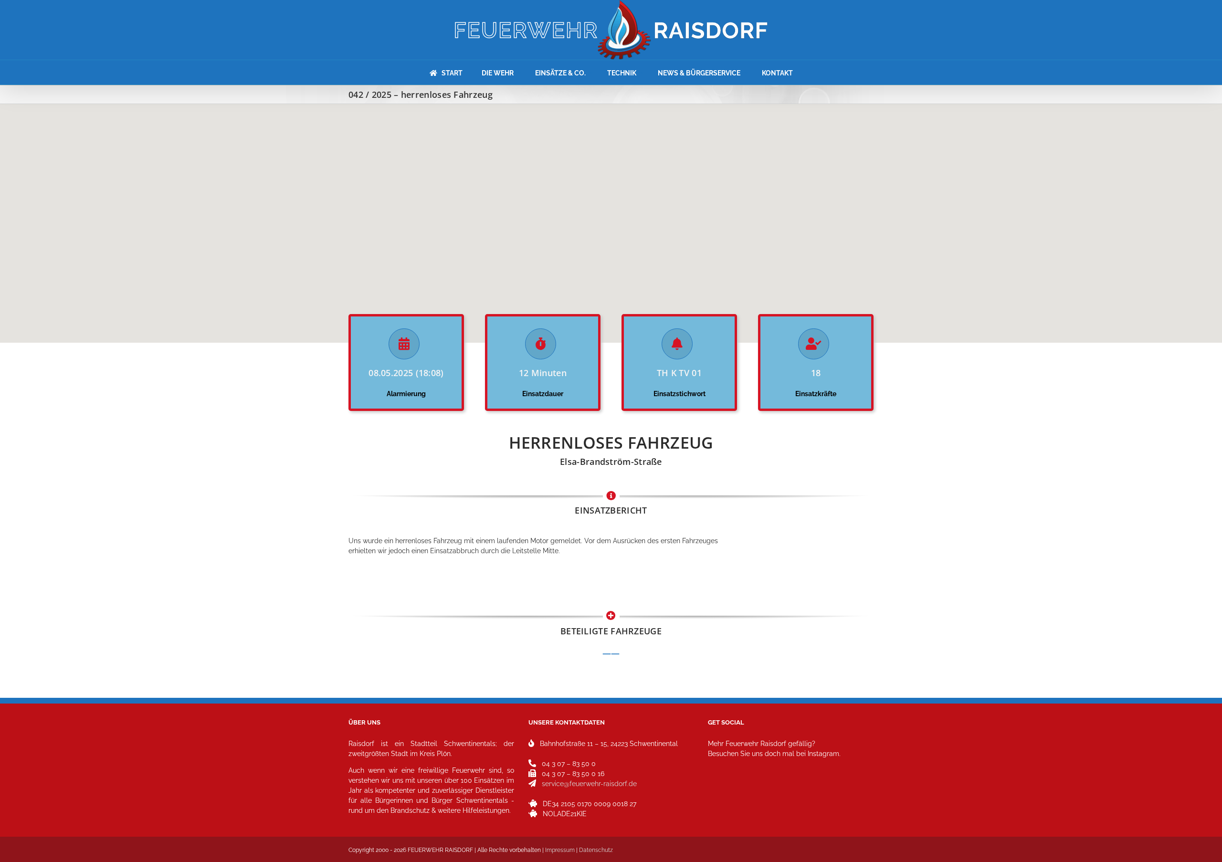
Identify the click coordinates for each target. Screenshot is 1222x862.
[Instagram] (718, 796)
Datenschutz (596, 850)
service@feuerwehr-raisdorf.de (589, 784)
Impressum (560, 850)
